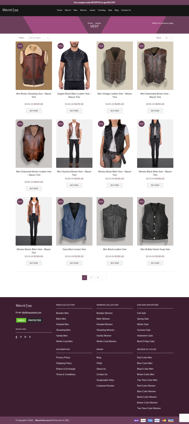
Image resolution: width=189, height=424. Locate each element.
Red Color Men (144, 357)
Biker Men (61, 319)
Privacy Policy (63, 357)
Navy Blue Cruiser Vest (74, 249)
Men (75, 10)
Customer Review (105, 386)
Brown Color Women (147, 402)
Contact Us (126, 10)
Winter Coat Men (64, 341)
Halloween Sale (145, 335)
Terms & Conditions (65, 374)
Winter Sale (143, 324)
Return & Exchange (65, 369)
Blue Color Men (144, 363)
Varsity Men (62, 335)
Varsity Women (104, 335)
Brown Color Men (145, 374)
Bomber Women (104, 313)
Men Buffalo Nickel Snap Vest (155, 249)
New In (68, 10)
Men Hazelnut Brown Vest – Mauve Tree (74, 173)
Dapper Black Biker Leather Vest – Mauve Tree (74, 95)
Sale (110, 10)
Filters (21, 38)
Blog (117, 10)
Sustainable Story (105, 380)
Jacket (92, 10)
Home (59, 10)
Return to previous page (162, 23)
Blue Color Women (146, 391)
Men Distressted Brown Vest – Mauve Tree (155, 95)
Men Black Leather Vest (114, 249)
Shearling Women (105, 330)
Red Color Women (146, 386)
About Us (101, 369)
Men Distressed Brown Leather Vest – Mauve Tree (33, 173)
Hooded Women (105, 324)
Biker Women (103, 319)
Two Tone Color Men (147, 380)
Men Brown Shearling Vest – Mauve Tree (33, 95)
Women (83, 10)
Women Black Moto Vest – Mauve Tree (155, 173)
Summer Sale (144, 330)
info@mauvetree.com (31, 312)
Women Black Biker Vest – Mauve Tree (114, 173)
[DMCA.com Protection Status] (29, 320)
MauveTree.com (42, 420)
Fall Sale (141, 313)
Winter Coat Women (106, 341)
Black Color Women (147, 397)
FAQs (99, 363)
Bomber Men (62, 313)
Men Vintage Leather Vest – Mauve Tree (115, 95)
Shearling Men (63, 330)
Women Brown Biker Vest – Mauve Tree (34, 251)
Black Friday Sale (146, 341)
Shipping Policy (64, 363)
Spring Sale (143, 319)
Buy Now (34, 111)
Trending (102, 10)
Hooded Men (62, 324)
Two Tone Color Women (149, 408)
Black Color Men (145, 369)
